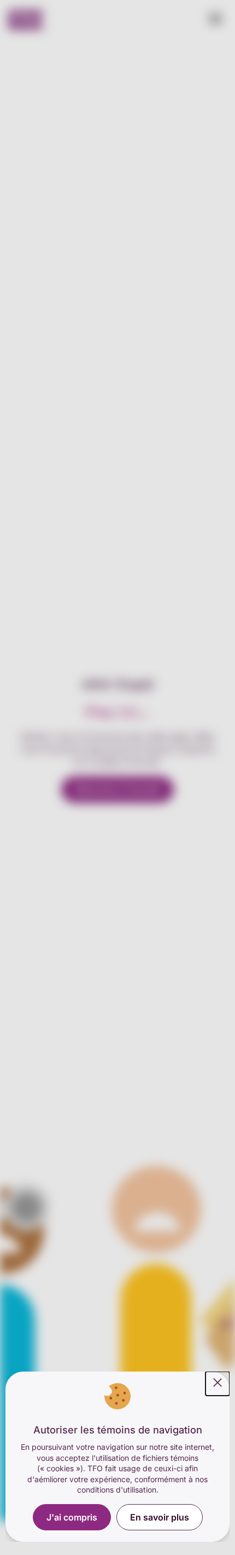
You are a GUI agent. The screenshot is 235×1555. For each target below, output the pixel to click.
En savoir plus (159, 1517)
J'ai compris (71, 1517)
